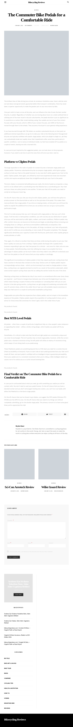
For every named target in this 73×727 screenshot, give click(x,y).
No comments (28, 25)
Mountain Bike (9, 703)
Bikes (6, 673)
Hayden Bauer (54, 25)
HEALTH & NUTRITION (11, 688)
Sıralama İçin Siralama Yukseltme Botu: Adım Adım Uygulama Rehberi (18, 584)
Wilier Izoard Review (53, 487)
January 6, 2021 (19, 25)
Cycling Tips (8, 683)
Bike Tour (7, 668)
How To (7, 693)
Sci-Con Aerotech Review (19, 487)
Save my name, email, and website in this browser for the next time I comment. (31, 551)
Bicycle (7, 658)
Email (30, 543)
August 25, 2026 (18, 590)
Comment (10, 520)
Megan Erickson (58, 491)
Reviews (36, 10)
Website (51, 543)
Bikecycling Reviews (36, 2)
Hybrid (6, 698)
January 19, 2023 (15, 491)
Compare (7, 678)
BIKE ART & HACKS (10, 663)
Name (9, 543)
